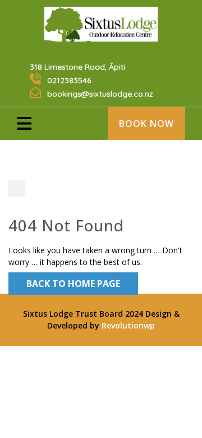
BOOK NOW (146, 123)
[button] (32, 121)
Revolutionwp (127, 325)
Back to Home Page (73, 283)
